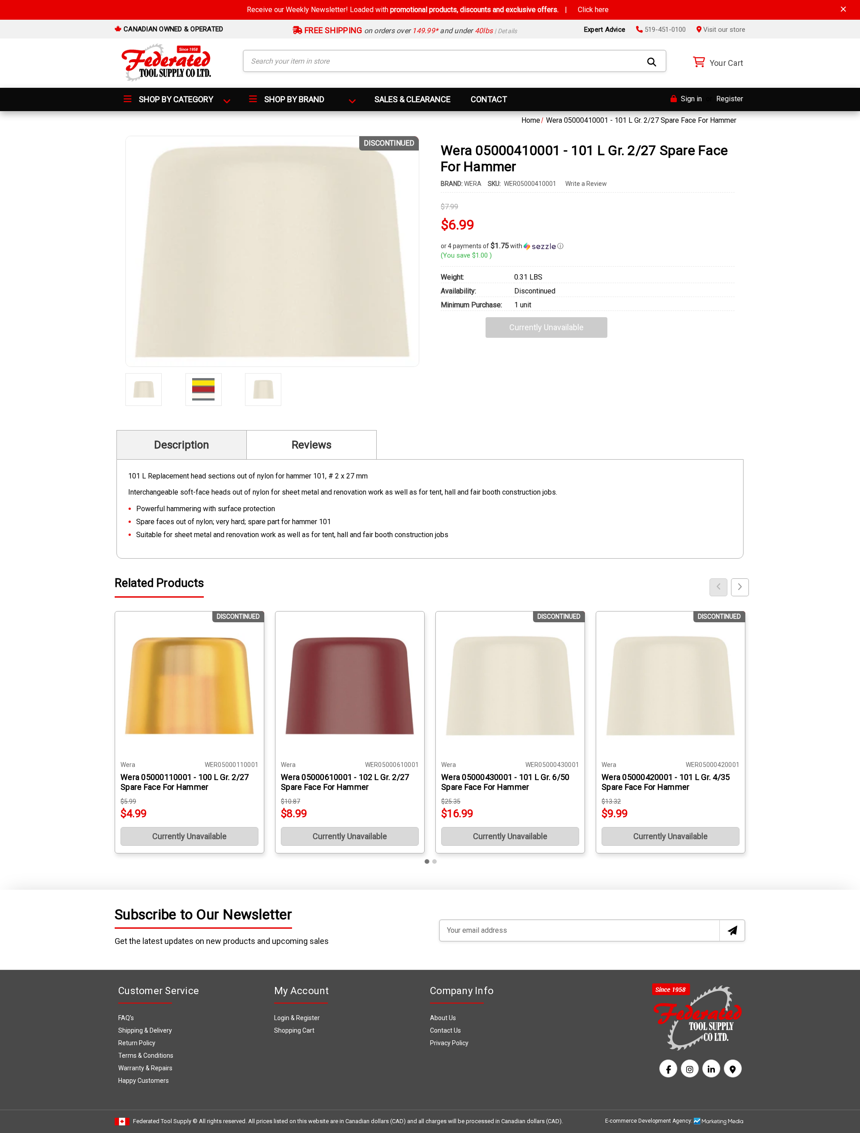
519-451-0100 (664, 30)
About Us (443, 1017)
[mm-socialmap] (733, 1068)
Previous (718, 587)
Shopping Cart (294, 1030)
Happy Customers (143, 1080)
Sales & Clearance (412, 99)
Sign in (690, 99)
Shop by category (175, 99)
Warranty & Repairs (145, 1068)
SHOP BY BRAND (293, 99)
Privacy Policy (449, 1043)
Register (729, 99)
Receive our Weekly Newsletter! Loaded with (428, 9)
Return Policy (136, 1043)
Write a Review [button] (586, 183)
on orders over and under (410, 30)
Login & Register (297, 1017)
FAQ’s (126, 1017)
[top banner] (843, 9)
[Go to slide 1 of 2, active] (427, 861)
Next (740, 587)
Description (181, 445)
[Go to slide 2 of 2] (434, 861)
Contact (489, 99)
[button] (588, 245)
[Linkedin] (711, 1068)
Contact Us (445, 1030)
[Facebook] (668, 1068)
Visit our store (723, 30)
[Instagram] (690, 1068)
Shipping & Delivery (145, 1030)
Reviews (311, 445)
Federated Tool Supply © (165, 1121)
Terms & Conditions (145, 1055)
